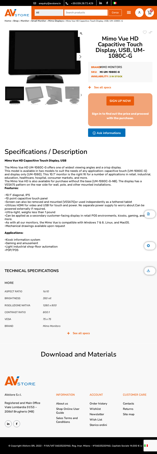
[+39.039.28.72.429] (67, 3)
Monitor (25, 20)
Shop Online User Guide (67, 411)
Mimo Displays (56, 20)
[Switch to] (114, 3)
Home (8, 20)
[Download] (148, 271)
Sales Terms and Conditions (67, 420)
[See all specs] (89, 87)
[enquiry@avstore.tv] (35, 3)
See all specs (102, 87)
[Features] (148, 246)
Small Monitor (38, 20)
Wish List (96, 420)
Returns (128, 409)
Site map (128, 414)
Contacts (128, 403)
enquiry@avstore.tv (50, 3)
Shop (16, 20)
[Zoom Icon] (81, 33)
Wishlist (95, 409)
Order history (98, 403)
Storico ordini (98, 425)
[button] (129, 12)
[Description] (148, 214)
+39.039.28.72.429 (82, 3)
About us (62, 403)
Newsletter (97, 414)
